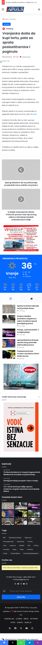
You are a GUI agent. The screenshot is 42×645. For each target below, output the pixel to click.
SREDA (26, 619)
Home (6, 19)
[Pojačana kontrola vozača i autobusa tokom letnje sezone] (8, 354)
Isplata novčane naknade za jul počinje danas (28, 307)
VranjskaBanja (15, 553)
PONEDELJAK (9, 619)
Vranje (5, 553)
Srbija (22, 549)
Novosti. (33, 114)
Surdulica (30, 549)
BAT (4, 537)
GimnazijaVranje (8, 541)
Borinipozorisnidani (15, 537)
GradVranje (20, 541)
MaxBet (21, 545)
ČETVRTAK (34, 619)
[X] (21, 583)
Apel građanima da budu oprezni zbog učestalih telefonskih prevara (27, 342)
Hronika (13, 19)
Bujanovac (28, 537)
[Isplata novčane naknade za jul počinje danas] (8, 309)
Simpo (14, 549)
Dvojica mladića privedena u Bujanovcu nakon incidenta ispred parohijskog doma (27, 320)
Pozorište (6, 549)
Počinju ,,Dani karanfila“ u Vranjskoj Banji (28, 331)
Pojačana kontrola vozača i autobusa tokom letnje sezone (28, 353)
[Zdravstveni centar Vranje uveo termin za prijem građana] (8, 521)
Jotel (4, 545)
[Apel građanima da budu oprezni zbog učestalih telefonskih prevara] (8, 343)
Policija (36, 545)
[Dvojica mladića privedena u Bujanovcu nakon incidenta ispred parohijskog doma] (8, 319)
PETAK (13, 622)
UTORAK (19, 619)
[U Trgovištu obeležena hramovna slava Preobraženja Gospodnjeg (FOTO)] (21, 521)
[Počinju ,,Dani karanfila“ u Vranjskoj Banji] (8, 333)
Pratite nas (7, 560)
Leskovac (13, 545)
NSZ (29, 545)
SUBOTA (20, 622)
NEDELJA (28, 622)
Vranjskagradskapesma (30, 553)
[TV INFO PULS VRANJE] (15, 9)
